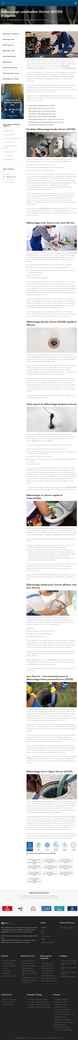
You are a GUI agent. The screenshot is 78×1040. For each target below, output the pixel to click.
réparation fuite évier (28, 963)
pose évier (5, 968)
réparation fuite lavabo (28, 961)
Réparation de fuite (28, 956)
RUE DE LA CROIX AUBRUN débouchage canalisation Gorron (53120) (34, 867)
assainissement (6, 995)
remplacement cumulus (9, 976)
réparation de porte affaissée (63, 1020)
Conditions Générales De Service (54, 1038)
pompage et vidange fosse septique (39, 1002)
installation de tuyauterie (9, 966)
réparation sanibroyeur (28, 971)
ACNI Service (29, 1038)
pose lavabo (6, 971)
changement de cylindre (61, 1002)
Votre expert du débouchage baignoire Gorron (42, 114)
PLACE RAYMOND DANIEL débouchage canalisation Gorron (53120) (66, 874)
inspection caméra (8, 1004)
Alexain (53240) (9, 135)
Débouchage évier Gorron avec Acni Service (41, 108)
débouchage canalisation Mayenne (39, 20)
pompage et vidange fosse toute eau (39, 1004)
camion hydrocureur (8, 1002)
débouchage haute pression (11, 73)
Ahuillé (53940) (9, 131)
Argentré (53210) (9, 152)
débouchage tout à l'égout (11, 79)
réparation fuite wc (27, 968)
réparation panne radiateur (68, 977)
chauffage (63, 956)
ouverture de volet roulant (62, 1027)
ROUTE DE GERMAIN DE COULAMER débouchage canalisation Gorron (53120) (34, 880)
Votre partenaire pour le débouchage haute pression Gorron (45, 122)
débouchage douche (9, 51)
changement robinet (8, 963)
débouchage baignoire (9, 56)
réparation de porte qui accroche (64, 1022)
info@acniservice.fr (12, 116)
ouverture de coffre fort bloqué (64, 1030)
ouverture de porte (60, 1007)
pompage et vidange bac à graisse (38, 999)
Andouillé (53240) (10, 142)
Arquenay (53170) (10, 159)
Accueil (3, 20)
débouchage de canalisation (11, 34)
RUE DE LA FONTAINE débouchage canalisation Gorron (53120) (50, 867)
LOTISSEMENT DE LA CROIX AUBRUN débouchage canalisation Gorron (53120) (34, 861)
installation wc (6, 973)
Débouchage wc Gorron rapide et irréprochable (42, 116)
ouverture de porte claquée (62, 1012)
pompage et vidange (34, 995)
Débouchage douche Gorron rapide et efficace (42, 111)
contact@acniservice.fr (48, 942)
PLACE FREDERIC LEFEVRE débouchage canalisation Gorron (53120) (66, 867)
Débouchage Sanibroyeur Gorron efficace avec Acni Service (46, 119)
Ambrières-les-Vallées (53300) (13, 138)
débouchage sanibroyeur (10, 68)
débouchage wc (7, 62)
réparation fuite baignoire (29, 966)
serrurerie (56, 995)
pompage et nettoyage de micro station (40, 1007)
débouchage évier (8, 45)
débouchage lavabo (8, 39)
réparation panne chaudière (69, 961)
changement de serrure (61, 999)
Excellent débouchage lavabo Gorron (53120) (41, 105)
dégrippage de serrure (61, 1004)
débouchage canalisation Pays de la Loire (17, 20)
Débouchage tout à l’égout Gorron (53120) (40, 125)
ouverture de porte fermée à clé (64, 1014)
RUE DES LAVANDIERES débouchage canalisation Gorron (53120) (34, 874)
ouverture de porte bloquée (62, 1009)
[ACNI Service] (8, 3)
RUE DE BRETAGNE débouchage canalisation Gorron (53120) (50, 861)
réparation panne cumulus (29, 978)
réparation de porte (60, 1017)
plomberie (4, 956)
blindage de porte (60, 1025)
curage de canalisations (9, 999)
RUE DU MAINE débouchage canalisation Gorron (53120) (50, 874)
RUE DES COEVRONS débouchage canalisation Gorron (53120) (66, 861)
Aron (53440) (8, 155)
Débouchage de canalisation (46, 957)
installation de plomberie (9, 961)
